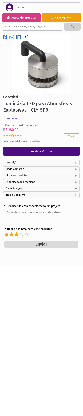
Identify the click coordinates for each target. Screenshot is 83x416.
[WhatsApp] (11, 37)
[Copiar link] (25, 37)
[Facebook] (5, 37)
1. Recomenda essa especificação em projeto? (32, 206)
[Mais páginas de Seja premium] (71, 18)
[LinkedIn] (18, 37)
